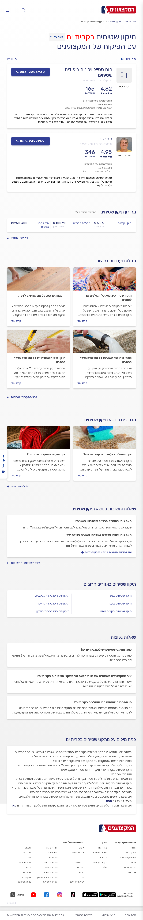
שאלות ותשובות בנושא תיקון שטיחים (103, 509)
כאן (14, 805)
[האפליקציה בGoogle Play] (107, 894)
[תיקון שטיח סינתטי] (104, 280)
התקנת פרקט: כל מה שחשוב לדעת (42, 295)
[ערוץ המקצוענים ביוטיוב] (34, 894)
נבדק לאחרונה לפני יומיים (97, 80)
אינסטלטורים (78, 852)
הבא (109, 801)
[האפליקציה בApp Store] (90, 894)
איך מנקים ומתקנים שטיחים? (46, 454)
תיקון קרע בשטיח (43, 224)
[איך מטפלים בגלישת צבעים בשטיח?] (104, 439)
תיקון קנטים (124, 223)
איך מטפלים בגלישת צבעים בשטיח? (107, 454)
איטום (81, 847)
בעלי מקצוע (130, 21)
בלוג (105, 867)
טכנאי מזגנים (51, 867)
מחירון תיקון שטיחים (118, 212)
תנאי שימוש (108, 915)
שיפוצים (27, 872)
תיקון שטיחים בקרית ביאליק (52, 596)
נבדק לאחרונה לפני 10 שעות (96, 143)
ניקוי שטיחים (24, 862)
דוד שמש (80, 862)
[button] (13, 59)
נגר (29, 857)
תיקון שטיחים (114, 21)
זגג (82, 877)
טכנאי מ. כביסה (50, 862)
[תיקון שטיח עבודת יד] (38, 343)
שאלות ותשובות (99, 852)
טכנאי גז (53, 857)
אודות (133, 847)
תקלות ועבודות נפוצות (116, 261)
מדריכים (103, 857)
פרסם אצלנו (130, 867)
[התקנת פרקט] (38, 280)
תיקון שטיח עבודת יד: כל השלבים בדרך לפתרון (40, 360)
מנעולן (27, 847)
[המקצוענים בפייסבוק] (47, 894)
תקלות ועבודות (100, 862)
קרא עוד (82, 321)
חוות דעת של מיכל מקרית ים (97, 100)
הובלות (81, 872)
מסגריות (26, 852)
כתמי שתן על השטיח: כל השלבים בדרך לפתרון (106, 360)
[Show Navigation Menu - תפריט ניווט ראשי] (9, 10)
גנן (83, 857)
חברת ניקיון (52, 847)
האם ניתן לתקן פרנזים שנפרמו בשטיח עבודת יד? (99, 535)
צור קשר (132, 872)
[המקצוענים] (118, 10)
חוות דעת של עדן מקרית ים (98, 164)
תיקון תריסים (24, 882)
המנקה (105, 138)
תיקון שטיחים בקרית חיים (53, 603)
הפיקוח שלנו (130, 852)
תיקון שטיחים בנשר (120, 596)
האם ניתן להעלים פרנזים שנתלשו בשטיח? (103, 521)
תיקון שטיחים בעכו (120, 603)
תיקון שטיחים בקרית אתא (116, 611)
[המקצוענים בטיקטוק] (73, 894)
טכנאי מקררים (50, 882)
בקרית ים (80, 36)
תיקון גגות (26, 877)
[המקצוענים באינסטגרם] (60, 894)
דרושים (132, 862)
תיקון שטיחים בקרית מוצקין (52, 611)
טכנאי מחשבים (50, 872)
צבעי (28, 867)
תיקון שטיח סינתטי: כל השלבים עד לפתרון (108, 298)
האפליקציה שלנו (128, 857)
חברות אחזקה (77, 882)
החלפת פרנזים (81, 223)
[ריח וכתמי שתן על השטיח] (104, 343)
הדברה (80, 867)
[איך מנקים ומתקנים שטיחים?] (38, 439)
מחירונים (102, 847)
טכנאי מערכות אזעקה (47, 877)
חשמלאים (53, 852)
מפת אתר (130, 915)
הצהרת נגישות (83, 915)
